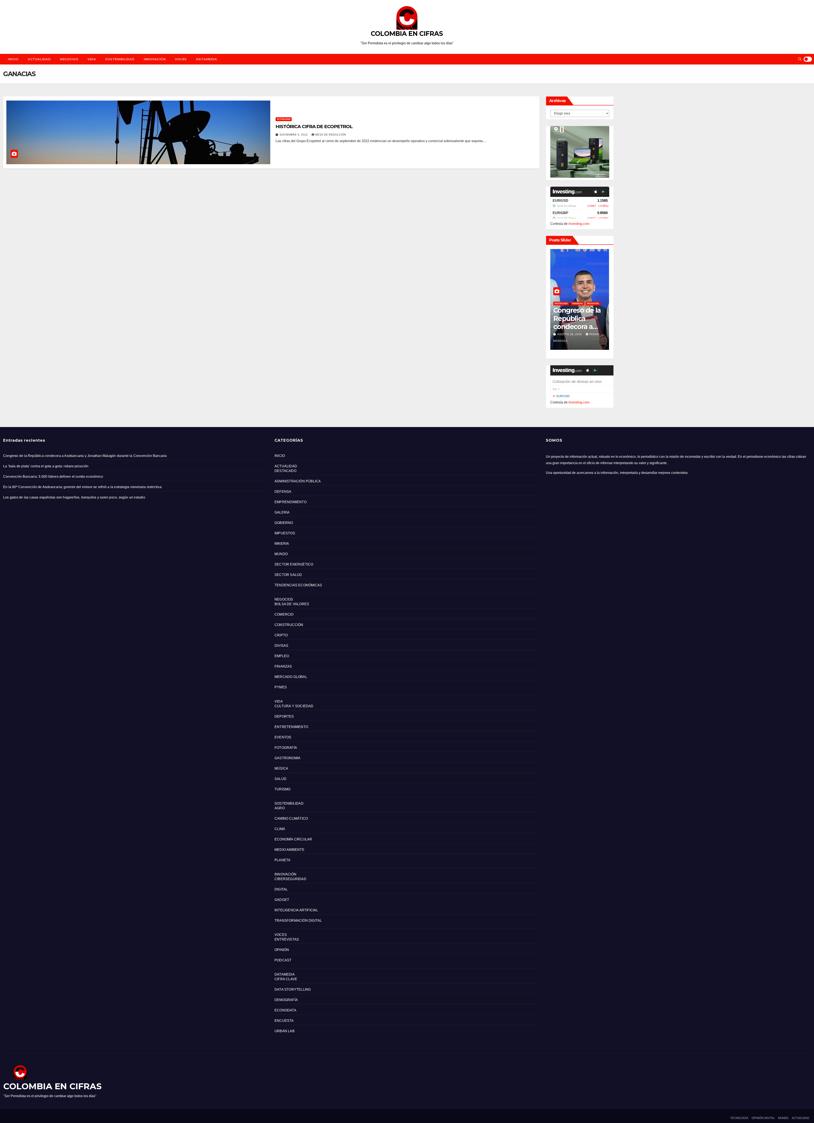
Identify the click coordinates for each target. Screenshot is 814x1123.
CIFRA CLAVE (286, 979)
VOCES (181, 59)
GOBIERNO (284, 523)
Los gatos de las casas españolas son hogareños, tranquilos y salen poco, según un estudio (74, 497)
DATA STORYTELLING (293, 989)
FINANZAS (577, 303)
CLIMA (280, 829)
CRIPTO (281, 635)
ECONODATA (285, 1010)
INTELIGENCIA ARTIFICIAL (296, 910)
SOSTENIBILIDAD (119, 59)
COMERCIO (284, 614)
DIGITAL (281, 889)
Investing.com (579, 223)
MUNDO (281, 554)
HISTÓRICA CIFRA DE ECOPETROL (314, 126)
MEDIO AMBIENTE (289, 849)
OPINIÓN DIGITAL (763, 1118)
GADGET (282, 900)
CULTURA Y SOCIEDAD (294, 706)
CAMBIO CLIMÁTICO (291, 818)
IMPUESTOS (285, 533)
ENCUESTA (284, 1020)
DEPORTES (284, 716)
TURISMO (282, 789)
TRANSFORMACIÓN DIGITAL (298, 920)
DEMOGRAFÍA (286, 1000)
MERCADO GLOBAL (291, 677)
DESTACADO (561, 303)
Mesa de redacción (330, 134)
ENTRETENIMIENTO (291, 727)
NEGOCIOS (69, 59)
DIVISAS (281, 645)
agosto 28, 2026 (570, 334)
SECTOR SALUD (288, 575)
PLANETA (282, 860)
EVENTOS (283, 737)
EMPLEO (282, 656)
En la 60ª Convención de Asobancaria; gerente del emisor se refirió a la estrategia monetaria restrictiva (82, 487)
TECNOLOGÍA (739, 1118)
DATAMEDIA (206, 59)
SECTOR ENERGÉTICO (294, 564)
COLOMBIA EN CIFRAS (407, 34)
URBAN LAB (285, 1031)
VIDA (92, 59)
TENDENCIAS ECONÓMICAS (298, 585)
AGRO (280, 808)
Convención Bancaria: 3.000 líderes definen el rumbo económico (53, 476)
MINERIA (282, 543)
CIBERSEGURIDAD (290, 879)
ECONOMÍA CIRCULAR (293, 839)
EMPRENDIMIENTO (291, 502)
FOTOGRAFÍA (286, 747)
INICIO (13, 59)
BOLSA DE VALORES (292, 604)
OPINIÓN (282, 950)
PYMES (281, 687)
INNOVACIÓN (155, 59)
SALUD (280, 779)
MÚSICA (281, 768)
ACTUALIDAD (39, 59)
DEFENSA (283, 491)
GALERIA (282, 512)
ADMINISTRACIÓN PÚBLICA (298, 481)
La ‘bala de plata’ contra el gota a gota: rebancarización (45, 466)
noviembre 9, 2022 (294, 134)
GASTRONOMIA (287, 758)
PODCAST (283, 960)
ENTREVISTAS (287, 939)
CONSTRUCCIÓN (289, 625)
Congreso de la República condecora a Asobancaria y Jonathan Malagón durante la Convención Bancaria (85, 456)
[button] (799, 59)
